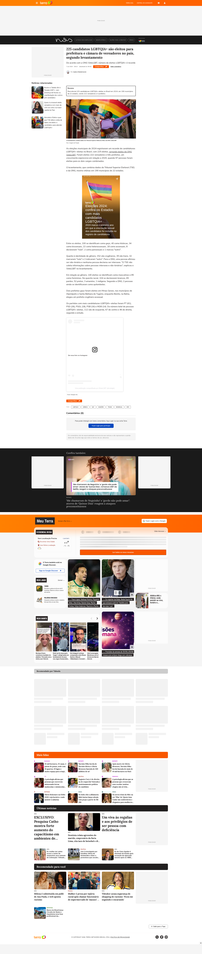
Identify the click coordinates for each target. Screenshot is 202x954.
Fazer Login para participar (101, 426)
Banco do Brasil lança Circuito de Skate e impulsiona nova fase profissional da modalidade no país (55, 913)
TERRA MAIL (129, 3)
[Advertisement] (152, 854)
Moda (80, 792)
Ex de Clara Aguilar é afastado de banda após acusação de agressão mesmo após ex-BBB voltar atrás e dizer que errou (123, 855)
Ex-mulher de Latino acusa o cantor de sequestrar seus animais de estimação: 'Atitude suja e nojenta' (56, 855)
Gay (93, 407)
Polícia (70, 891)
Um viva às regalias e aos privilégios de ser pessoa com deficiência (117, 823)
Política (81, 776)
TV (45, 776)
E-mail (158, 3)
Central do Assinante (144, 3)
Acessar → (61, 580)
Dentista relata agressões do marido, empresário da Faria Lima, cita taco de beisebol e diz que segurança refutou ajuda (83, 838)
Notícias (47, 792)
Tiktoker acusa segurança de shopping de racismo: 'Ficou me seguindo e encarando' (117, 896)
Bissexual (119, 407)
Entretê (68, 497)
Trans (110, 407)
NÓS (128, 407)
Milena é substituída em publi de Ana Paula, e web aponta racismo (49, 896)
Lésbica (85, 407)
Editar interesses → (160, 531)
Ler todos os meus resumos (123, 552)
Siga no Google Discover (48, 570)
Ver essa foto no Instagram (77, 355)
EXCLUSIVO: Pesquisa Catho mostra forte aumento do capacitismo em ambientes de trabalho (46, 828)
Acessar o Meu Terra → (65, 521)
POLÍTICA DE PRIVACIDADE (120, 937)
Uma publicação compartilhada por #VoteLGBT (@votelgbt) (95, 388)
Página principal (46, 3)
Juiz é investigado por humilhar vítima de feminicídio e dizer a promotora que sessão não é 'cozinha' (89, 855)
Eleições (101, 407)
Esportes (50, 908)
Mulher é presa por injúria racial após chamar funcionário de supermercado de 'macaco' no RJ (84, 896)
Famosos (47, 761)
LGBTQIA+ (76, 407)
